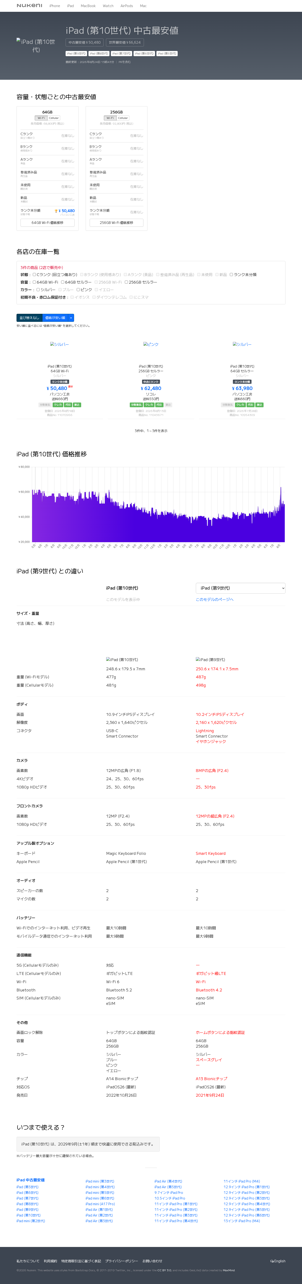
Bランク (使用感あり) (102, 274)
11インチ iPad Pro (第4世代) (176, 1221)
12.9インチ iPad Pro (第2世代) (247, 1193)
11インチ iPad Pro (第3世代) (176, 1215)
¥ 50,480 (65, 210)
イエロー (106, 289)
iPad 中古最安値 (31, 1180)
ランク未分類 (244, 274)
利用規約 (50, 1261)
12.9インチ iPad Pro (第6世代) (247, 1215)
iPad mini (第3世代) (100, 1181)
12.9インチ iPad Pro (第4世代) (247, 1204)
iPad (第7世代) (121, 53)
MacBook (88, 6)
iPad (70, 6)
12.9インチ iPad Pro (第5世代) (247, 1210)
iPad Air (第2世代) (99, 1215)
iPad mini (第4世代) (100, 1187)
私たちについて (28, 1261)
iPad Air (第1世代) (99, 1210)
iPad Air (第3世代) (99, 1221)
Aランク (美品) (140, 274)
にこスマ (141, 297)
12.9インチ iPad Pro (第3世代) (247, 1198)
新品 (222, 274)
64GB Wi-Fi (47, 282)
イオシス (82, 297)
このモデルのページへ (215, 599)
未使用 (206, 274)
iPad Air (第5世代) (168, 1187)
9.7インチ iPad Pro (169, 1193)
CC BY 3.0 (164, 1270)
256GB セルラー (142, 282)
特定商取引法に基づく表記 (81, 1261)
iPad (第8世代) (99, 53)
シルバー (48, 289)
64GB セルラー (78, 282)
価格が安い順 (55, 318)
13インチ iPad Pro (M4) (242, 1221)
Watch (108, 6)
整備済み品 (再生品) (176, 274)
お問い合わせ (152, 1261)
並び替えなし (29, 318)
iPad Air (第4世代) (168, 1181)
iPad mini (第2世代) (31, 1221)
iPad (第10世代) (29, 1215)
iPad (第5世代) (167, 53)
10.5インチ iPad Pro (170, 1198)
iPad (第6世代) (144, 53)
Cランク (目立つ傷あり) (56, 274)
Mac (143, 6)
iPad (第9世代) (76, 53)
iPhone (55, 6)
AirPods (127, 6)
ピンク (86, 289)
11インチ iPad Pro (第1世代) (176, 1204)
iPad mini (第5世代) (100, 1193)
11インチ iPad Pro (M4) (242, 1181)
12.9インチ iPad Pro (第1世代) (247, 1187)
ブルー (68, 289)
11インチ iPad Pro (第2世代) (176, 1210)
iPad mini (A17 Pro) (100, 1204)
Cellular (54, 118)
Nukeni (29, 6)
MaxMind (229, 1270)
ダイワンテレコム (111, 297)
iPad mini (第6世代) (100, 1198)
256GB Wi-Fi (110, 282)
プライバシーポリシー (121, 1261)
